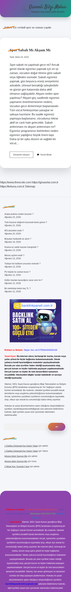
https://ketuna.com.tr (12, 186)
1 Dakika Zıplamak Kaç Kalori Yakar (21, 446)
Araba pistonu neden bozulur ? (18, 214)
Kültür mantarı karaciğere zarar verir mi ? (23, 280)
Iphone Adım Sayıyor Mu (15, 456)
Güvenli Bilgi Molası (48, 7)
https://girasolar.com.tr (45, 182)
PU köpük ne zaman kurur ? (17, 272)
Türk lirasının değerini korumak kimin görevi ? (25, 222)
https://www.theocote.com (15, 182)
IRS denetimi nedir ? (14, 230)
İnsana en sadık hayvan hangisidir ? (21, 247)
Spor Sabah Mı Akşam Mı (30, 50)
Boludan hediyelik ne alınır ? (17, 239)
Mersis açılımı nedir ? (14, 255)
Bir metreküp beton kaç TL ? (17, 288)
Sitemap (30, 186)
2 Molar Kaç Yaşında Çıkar (16, 466)
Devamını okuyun (23, 155)
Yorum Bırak (46, 155)
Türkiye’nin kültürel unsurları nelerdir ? (22, 263)
